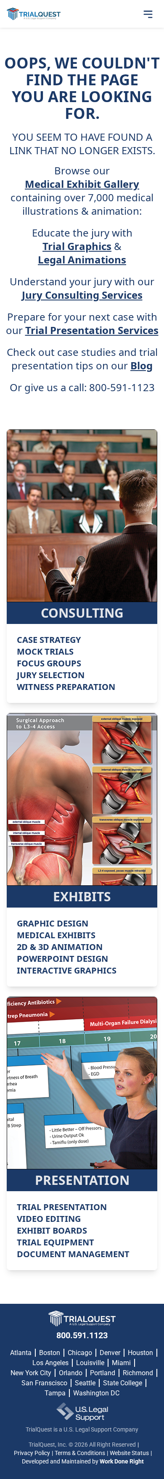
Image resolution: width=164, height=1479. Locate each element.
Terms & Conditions (80, 1453)
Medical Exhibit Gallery (82, 184)
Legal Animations (82, 259)
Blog (141, 365)
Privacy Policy (32, 1453)
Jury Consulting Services (82, 295)
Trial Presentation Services (92, 330)
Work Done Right (122, 1461)
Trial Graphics (76, 246)
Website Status (129, 1453)
